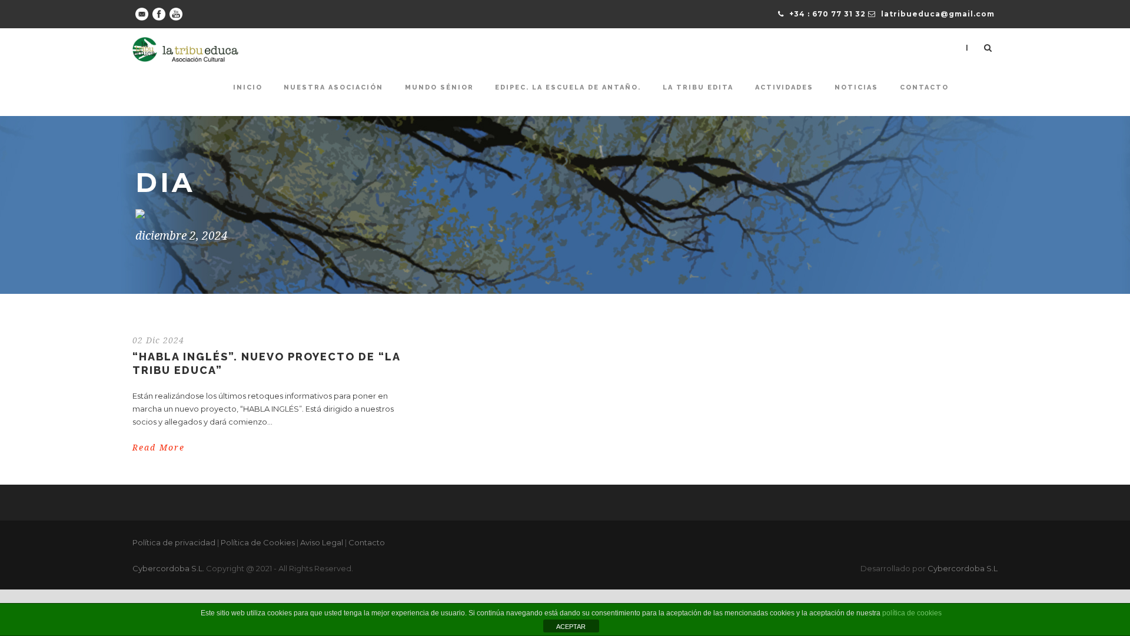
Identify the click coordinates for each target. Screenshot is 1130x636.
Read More (158, 447)
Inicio (247, 87)
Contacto (366, 542)
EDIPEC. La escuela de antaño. (568, 87)
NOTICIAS (856, 87)
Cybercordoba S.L (963, 568)
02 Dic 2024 (158, 340)
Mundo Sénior (439, 87)
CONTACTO (924, 87)
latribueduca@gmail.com (938, 13)
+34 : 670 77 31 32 (827, 13)
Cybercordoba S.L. (168, 568)
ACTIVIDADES (784, 87)
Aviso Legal (321, 542)
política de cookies (912, 613)
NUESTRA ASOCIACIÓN (333, 87)
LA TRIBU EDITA (698, 87)
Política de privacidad (173, 542)
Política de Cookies (258, 542)
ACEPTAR (571, 626)
